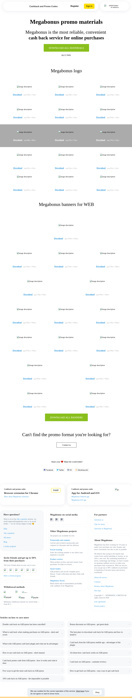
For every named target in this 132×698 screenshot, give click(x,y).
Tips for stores (99, 524)
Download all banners (66, 417)
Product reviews (56, 559)
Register (75, 6)
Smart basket (55, 569)
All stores (7, 538)
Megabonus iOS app (78, 500)
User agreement (100, 602)
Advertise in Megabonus (103, 529)
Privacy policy (99, 606)
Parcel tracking (56, 550)
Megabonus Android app (80, 497)
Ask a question (22, 519)
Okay (97, 692)
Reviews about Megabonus (104, 586)
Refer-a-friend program (12, 576)
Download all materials (66, 47)
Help (5, 529)
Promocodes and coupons (60, 540)
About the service (100, 577)
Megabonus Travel (57, 581)
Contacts (97, 582)
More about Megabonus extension (16, 497)
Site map (97, 591)
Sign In (89, 6)
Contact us (66, 445)
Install (56, 490)
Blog (5, 542)
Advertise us (98, 520)
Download (17, 94)
